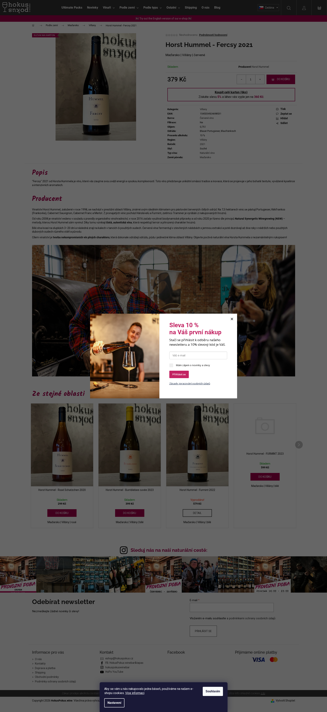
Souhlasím (213, 691)
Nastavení (114, 703)
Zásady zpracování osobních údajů (189, 383)
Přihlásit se (179, 374)
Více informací (134, 693)
